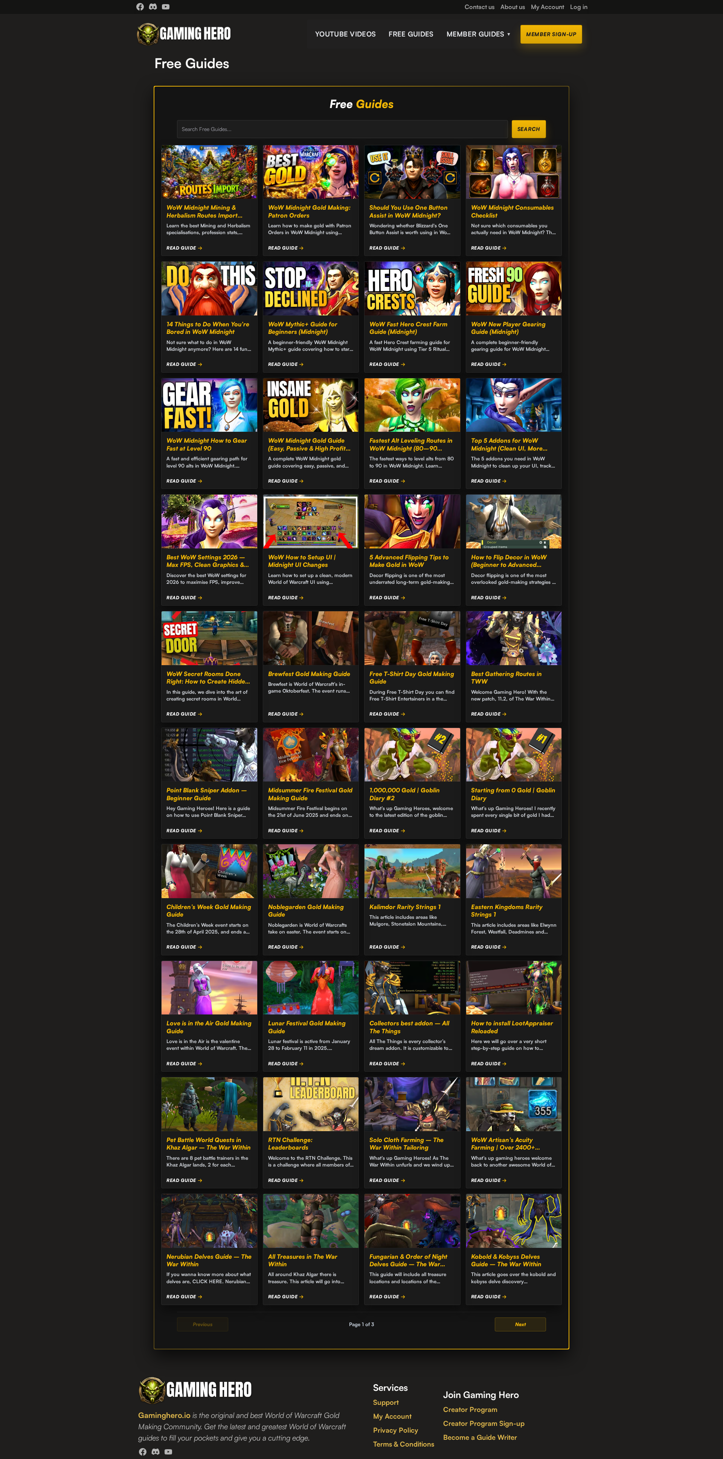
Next (520, 1324)
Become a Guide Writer (480, 1437)
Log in (578, 7)
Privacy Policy (395, 1430)
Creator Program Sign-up (484, 1423)
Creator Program (470, 1409)
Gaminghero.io (164, 1415)
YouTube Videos (345, 34)
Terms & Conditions (403, 1444)
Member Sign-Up (551, 34)
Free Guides (411, 34)
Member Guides (479, 34)
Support (386, 1402)
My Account (392, 1416)
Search (528, 129)
